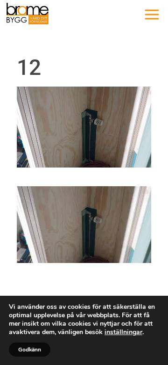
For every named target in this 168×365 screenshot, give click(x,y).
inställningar (123, 332)
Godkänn (29, 349)
